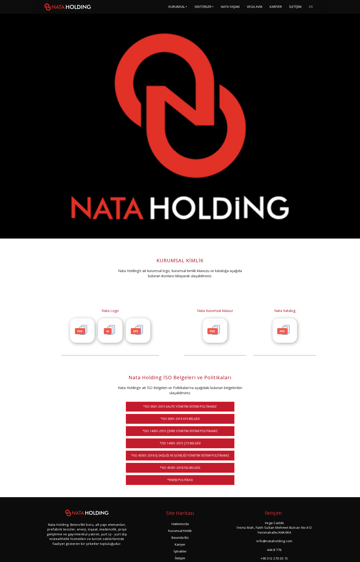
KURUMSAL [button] (176, 6)
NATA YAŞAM (230, 6)
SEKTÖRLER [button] (202, 6)
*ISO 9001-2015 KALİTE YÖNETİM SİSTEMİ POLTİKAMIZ (180, 406)
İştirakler (180, 551)
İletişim (180, 558)
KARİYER (276, 6)
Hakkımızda (180, 524)
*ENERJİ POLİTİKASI (180, 480)
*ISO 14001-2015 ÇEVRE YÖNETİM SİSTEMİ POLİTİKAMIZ (180, 431)
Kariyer (180, 544)
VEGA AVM (254, 6)
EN (311, 6)
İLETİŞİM (295, 6)
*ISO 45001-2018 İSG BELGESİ (180, 468)
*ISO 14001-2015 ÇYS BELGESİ (180, 443)
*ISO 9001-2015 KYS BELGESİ (180, 419)
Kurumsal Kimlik (180, 530)
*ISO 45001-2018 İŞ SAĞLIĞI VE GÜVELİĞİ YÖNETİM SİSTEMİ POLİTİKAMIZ (180, 455)
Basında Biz (180, 537)
